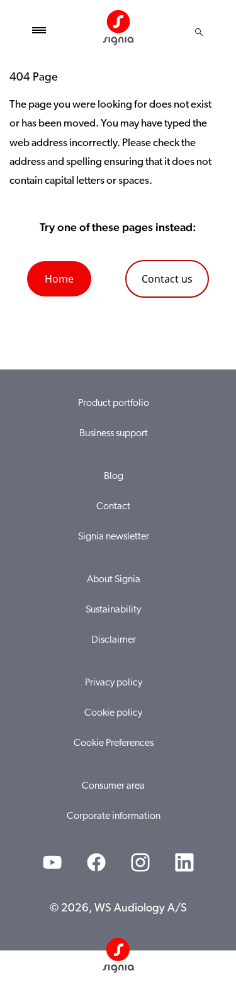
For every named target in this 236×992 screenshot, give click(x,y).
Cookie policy (113, 713)
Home (59, 279)
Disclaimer (113, 640)
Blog (113, 476)
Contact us (167, 279)
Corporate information (113, 816)
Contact (113, 507)
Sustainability (113, 610)
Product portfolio (113, 403)
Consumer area (113, 786)
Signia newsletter (113, 537)
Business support (113, 434)
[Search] (198, 32)
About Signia (113, 580)
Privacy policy (113, 683)
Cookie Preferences (114, 743)
